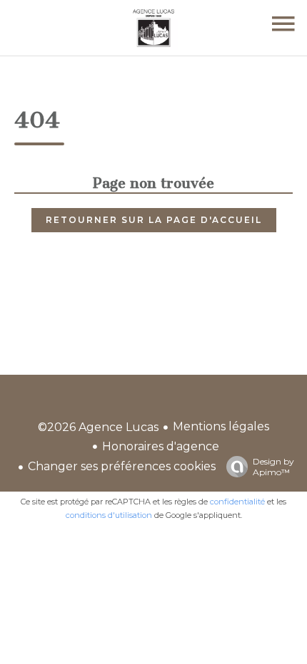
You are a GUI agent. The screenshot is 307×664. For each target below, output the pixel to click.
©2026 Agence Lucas (98, 427)
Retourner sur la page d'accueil (154, 219)
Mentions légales (221, 426)
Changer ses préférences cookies (122, 466)
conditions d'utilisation (109, 515)
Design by (273, 466)
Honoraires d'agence (160, 446)
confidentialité (237, 502)
